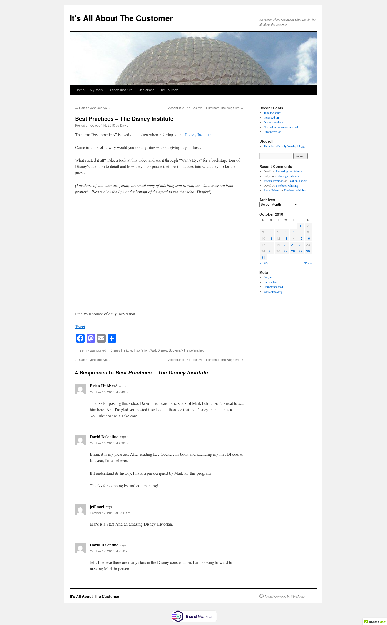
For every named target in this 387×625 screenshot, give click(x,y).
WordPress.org (273, 291)
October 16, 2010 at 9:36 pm (110, 443)
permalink (196, 350)
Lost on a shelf (297, 181)
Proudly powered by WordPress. (285, 596)
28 (293, 251)
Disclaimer (146, 89)
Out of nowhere (273, 122)
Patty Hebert (271, 190)
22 (300, 244)
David (124, 125)
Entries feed (271, 282)
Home (80, 89)
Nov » (308, 263)
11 (270, 238)
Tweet (80, 326)
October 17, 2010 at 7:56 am (110, 551)
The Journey (168, 89)
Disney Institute (120, 89)
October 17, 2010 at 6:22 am (110, 513)
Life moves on (272, 131)
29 (300, 251)
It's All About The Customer (121, 17)
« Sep (263, 263)
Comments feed (273, 287)
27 (285, 251)
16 (308, 238)
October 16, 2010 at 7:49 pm (110, 392)
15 (300, 238)
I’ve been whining (287, 185)
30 (308, 251)
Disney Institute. (198, 134)
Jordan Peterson (274, 181)
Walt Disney (158, 350)
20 (285, 244)
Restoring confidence (289, 171)
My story (96, 89)
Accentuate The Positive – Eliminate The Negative (206, 107)
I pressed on (271, 117)
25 (270, 251)
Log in (268, 277)
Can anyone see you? (93, 107)
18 (270, 244)
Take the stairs (272, 112)
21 (293, 244)
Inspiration (141, 350)
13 (285, 238)
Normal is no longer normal (281, 127)
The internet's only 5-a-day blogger (285, 146)
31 (263, 257)
